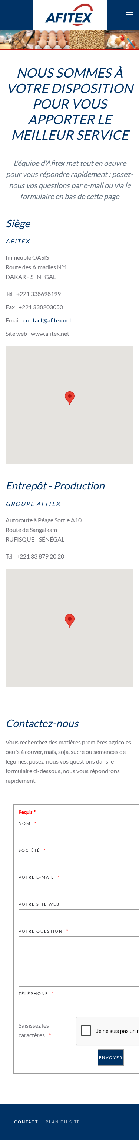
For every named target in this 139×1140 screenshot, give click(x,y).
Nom (25, 823)
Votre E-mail (36, 877)
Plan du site (63, 1121)
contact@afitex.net (47, 320)
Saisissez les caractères (34, 1030)
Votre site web (39, 904)
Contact (26, 1121)
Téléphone (33, 993)
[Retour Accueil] (70, 15)
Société (29, 850)
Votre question (41, 931)
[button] (129, 15)
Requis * (27, 812)
